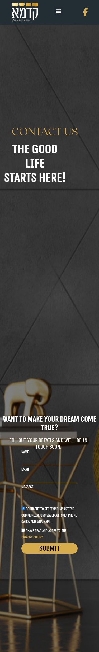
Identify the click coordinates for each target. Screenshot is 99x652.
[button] (58, 11)
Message (27, 487)
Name (25, 452)
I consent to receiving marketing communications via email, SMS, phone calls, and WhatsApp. (49, 515)
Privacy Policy (32, 537)
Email (25, 469)
